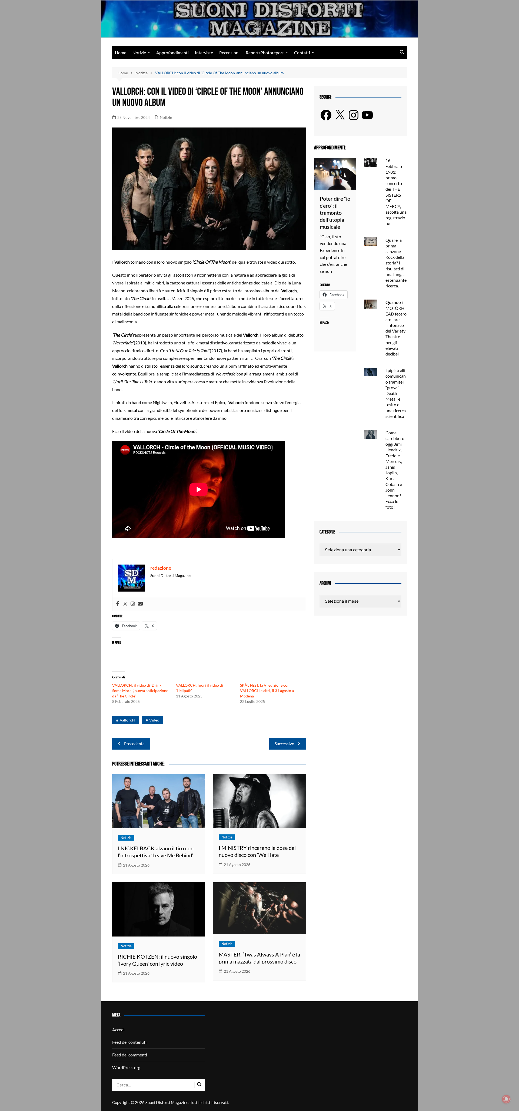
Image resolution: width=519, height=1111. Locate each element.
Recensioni (229, 52)
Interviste (204, 52)
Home (120, 52)
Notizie (139, 52)
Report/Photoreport (265, 52)
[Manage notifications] (506, 1099)
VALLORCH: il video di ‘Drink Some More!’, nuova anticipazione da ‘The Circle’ (140, 690)
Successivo (284, 743)
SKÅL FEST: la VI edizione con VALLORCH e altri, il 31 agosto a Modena (267, 690)
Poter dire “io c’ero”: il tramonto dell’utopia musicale (335, 212)
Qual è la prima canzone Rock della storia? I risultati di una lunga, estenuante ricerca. (396, 262)
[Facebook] (117, 604)
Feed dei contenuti (129, 1042)
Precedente (134, 743)
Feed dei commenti (129, 1054)
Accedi (118, 1029)
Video (154, 720)
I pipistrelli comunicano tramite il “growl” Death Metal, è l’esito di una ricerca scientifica (395, 393)
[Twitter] (125, 604)
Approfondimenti (172, 52)
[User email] (140, 604)
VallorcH (127, 720)
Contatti (302, 52)
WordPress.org (126, 1067)
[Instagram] (132, 604)
